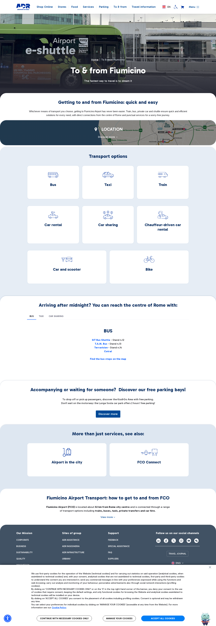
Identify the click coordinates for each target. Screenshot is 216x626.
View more (107, 517)
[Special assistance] (175, 7)
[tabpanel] (108, 348)
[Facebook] (166, 540)
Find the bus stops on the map (108, 358)
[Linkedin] (158, 540)
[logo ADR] (23, 7)
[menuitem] (22, 540)
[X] (173, 540)
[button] (166, 6)
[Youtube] (189, 540)
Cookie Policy (59, 607)
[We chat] (196, 540)
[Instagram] (181, 540)
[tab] (31, 316)
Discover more (108, 414)
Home (94, 59)
